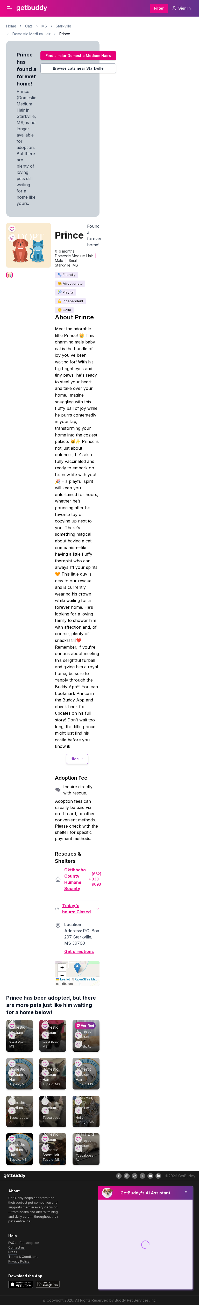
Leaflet (64, 979)
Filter (159, 8)
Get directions (79, 951)
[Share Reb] (78, 1044)
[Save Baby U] (12, 1139)
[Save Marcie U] (78, 1063)
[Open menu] (9, 8)
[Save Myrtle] (12, 1101)
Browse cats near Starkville (78, 68)
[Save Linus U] (12, 1063)
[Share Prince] (12, 238)
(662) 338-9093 (96, 879)
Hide (74, 759)
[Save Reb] (78, 1035)
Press (12, 1252)
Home (11, 26)
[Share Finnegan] (45, 1035)
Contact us (16, 1247)
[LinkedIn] (158, 1176)
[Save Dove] (45, 1101)
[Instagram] (127, 1176)
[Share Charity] (78, 1110)
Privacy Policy (19, 1261)
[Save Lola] (12, 1025)
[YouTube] (150, 1176)
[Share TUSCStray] (78, 1148)
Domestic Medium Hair (31, 34)
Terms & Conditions (23, 1257)
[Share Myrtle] (12, 1110)
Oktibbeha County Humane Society (75, 879)
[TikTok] (135, 1176)
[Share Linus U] (12, 1073)
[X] (142, 1176)
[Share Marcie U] (78, 1073)
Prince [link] (64, 34)
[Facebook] (119, 1176)
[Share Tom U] (45, 1073)
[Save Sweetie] (45, 1139)
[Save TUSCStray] (78, 1139)
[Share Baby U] (12, 1148)
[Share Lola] (12, 1035)
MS (44, 26)
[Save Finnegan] (45, 1025)
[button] (77, 968)
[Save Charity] (78, 1101)
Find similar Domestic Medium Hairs (78, 55)
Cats (29, 26)
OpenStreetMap (86, 979)
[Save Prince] (12, 228)
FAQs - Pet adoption (23, 1243)
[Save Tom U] (45, 1063)
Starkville (63, 26)
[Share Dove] (45, 1110)
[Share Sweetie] (45, 1148)
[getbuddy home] (14, 1176)
